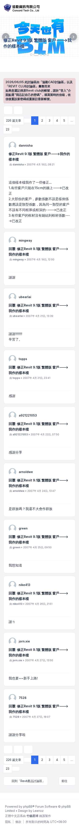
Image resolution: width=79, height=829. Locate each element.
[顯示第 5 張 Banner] (48, 54)
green (23, 528)
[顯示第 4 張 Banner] (44, 54)
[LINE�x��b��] (7, 796)
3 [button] (49, 120)
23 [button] (7, 129)
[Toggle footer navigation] (74, 795)
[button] (16, 129)
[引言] (66, 171)
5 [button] (64, 120)
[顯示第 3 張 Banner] (41, 54)
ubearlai (25, 297)
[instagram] (14, 796)
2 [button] (42, 120)
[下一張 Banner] (73, 37)
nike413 (24, 585)
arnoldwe (26, 472)
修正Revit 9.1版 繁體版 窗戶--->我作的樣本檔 (39, 156)
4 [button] (57, 120)
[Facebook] (4, 796)
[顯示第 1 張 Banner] (31, 54)
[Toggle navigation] (74, 8)
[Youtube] (11, 796)
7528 (23, 698)
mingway (25, 240)
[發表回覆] (8, 110)
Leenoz (38, 811)
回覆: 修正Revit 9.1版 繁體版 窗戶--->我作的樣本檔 (38, 251)
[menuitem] (8, 822)
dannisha (26, 145)
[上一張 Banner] (5, 37)
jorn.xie (24, 641)
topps (23, 359)
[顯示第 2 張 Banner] (36, 54)
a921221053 (28, 415)
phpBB (27, 806)
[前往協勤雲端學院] (39, 37)
